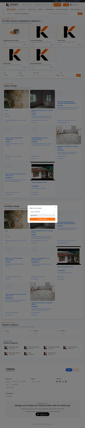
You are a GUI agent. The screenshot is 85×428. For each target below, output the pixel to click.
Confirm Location (42, 219)
